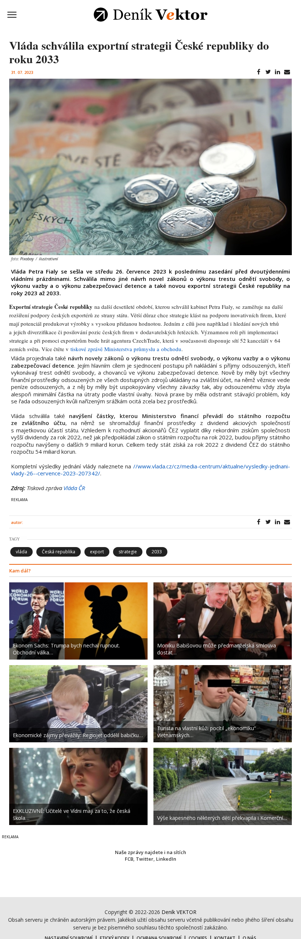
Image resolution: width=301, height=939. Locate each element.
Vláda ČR (74, 488)
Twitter (144, 859)
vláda (21, 552)
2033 (157, 552)
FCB (129, 859)
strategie (128, 552)
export (97, 552)
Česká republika (58, 552)
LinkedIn (166, 859)
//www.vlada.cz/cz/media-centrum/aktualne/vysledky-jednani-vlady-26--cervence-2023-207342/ (150, 470)
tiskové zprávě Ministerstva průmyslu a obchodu (125, 349)
